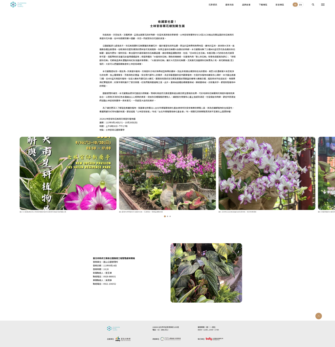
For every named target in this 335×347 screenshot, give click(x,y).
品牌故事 (246, 4)
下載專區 (263, 4)
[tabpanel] (68, 175)
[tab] (165, 216)
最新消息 (229, 4)
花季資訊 (213, 4)
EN (300, 4)
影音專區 (280, 4)
